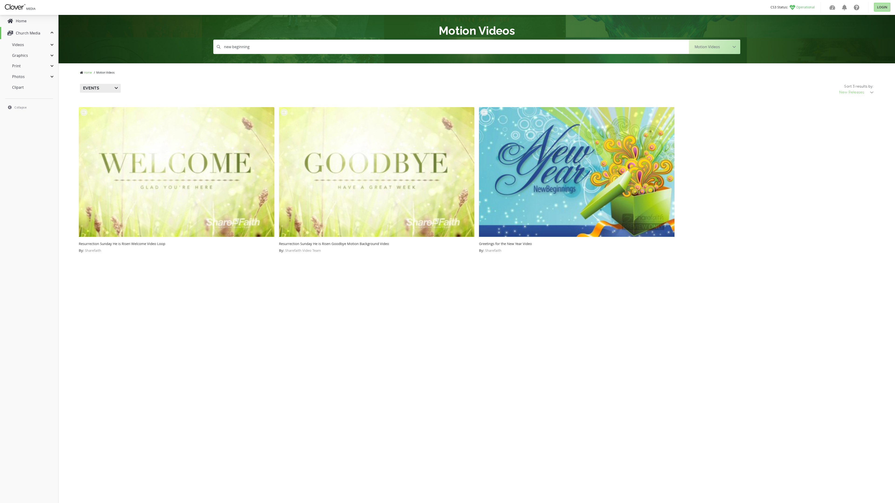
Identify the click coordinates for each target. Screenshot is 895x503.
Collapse (20, 107)
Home (88, 72)
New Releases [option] (851, 92)
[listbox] (856, 92)
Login (882, 7)
